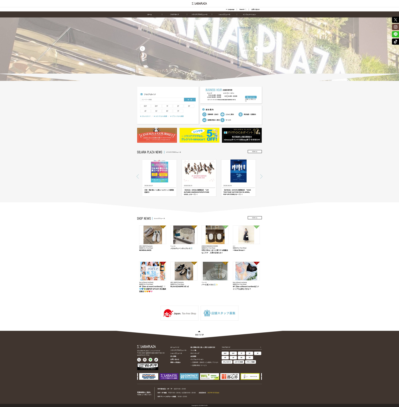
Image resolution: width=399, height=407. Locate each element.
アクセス (215, 362)
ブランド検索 (250, 362)
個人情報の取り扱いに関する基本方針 (202, 347)
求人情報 (173, 356)
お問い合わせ (255, 9)
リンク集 (193, 350)
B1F (156, 106)
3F (189, 106)
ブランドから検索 (177, 116)
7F (178, 111)
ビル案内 (208, 362)
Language (231, 9)
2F (178, 106)
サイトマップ (194, 353)
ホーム (149, 14)
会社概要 (193, 356)
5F (156, 111)
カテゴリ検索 (239, 362)
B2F (145, 106)
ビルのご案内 (229, 114)
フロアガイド (174, 14)
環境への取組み (175, 362)
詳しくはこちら (251, 97)
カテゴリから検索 (160, 116)
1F (167, 106)
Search (242, 9)
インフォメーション (249, 14)
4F (145, 111)
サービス (228, 120)
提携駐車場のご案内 (213, 120)
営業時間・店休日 (212, 114)
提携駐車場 (196, 365)
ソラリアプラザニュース (199, 14)
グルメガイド (145, 116)
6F (167, 111)
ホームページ (174, 347)
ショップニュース (224, 14)
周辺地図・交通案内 (249, 114)
